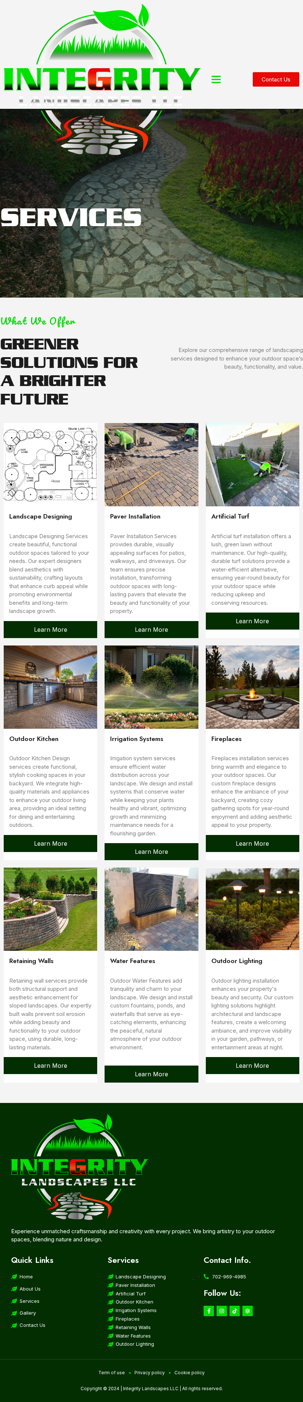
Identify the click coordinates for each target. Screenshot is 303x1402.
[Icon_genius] (247, 1311)
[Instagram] (222, 1311)
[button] (216, 79)
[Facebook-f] (209, 1311)
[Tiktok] (234, 1311)
